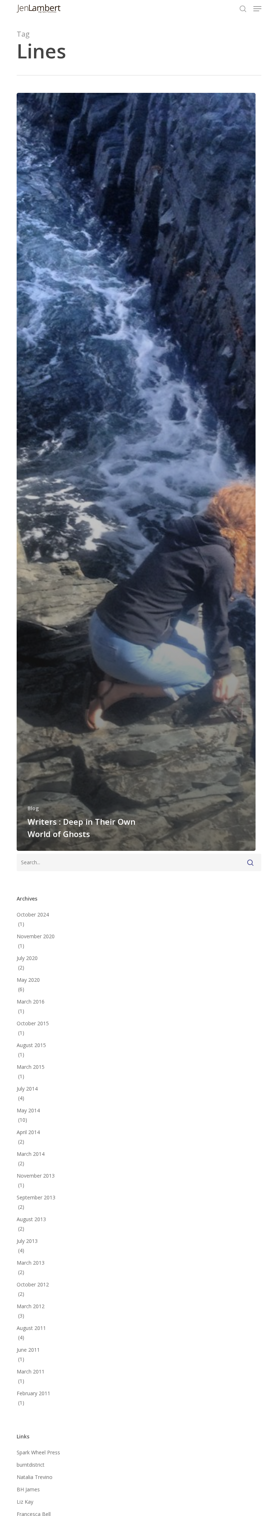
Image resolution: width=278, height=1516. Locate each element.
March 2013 (31, 1262)
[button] (257, 8)
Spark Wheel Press (38, 1452)
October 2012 (33, 1284)
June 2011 (28, 1349)
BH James (28, 1489)
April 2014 (28, 1132)
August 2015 (31, 1045)
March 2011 (31, 1371)
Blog (33, 808)
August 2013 (31, 1219)
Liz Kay (25, 1501)
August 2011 (31, 1328)
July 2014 (27, 1088)
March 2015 (31, 1066)
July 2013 (27, 1240)
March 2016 (31, 1001)
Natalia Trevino (34, 1477)
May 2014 (28, 1110)
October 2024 (33, 914)
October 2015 (33, 1023)
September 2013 (36, 1197)
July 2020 (27, 958)
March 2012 (31, 1306)
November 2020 (36, 936)
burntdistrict (31, 1464)
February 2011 (33, 1393)
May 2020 (28, 979)
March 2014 (31, 1153)
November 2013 (36, 1175)
